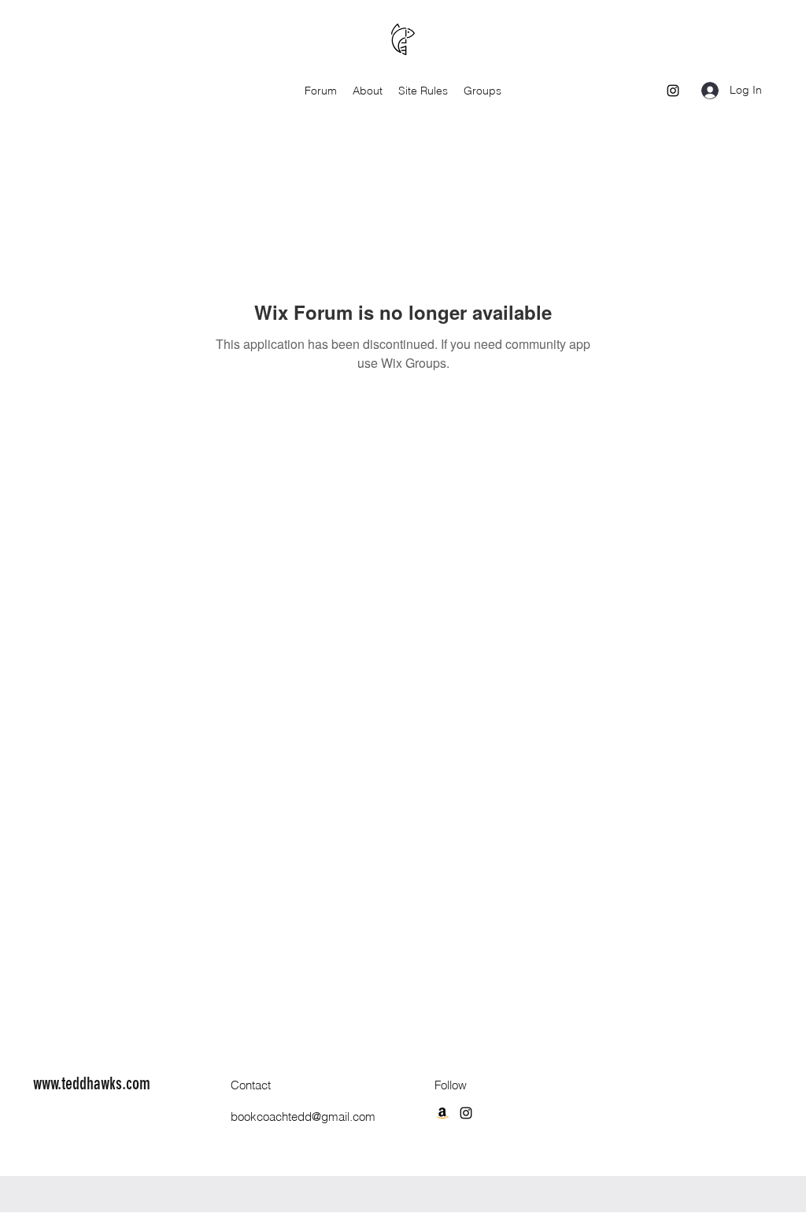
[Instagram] (673, 90)
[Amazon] (442, 1113)
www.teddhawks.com (91, 1083)
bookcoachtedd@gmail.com (303, 1116)
